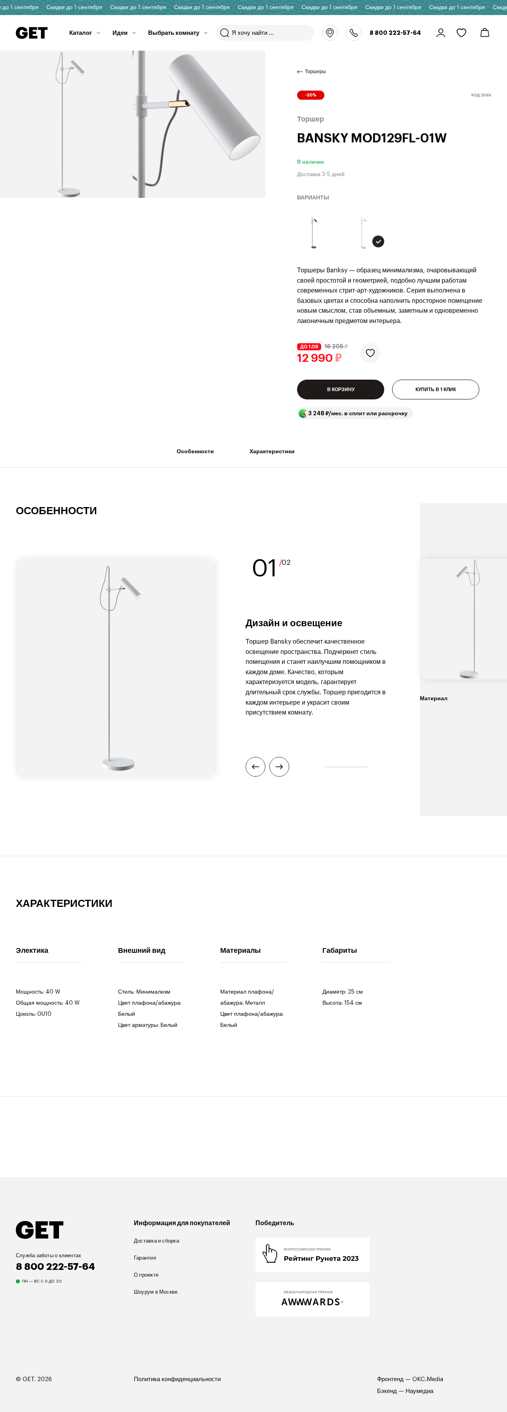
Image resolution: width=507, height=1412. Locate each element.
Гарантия (145, 1257)
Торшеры (315, 71)
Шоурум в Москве (155, 1291)
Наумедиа (419, 1391)
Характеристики (272, 451)
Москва (330, 33)
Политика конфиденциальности (177, 1379)
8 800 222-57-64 (395, 33)
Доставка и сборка (156, 1240)
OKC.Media (427, 1379)
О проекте (146, 1274)
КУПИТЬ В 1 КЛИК (436, 390)
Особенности (195, 451)
